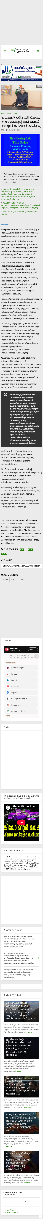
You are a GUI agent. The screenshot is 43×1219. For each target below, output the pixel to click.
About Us (25, 1202)
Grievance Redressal (12, 1212)
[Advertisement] (20, 23)
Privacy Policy (9, 1210)
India (15, 113)
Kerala (9, 113)
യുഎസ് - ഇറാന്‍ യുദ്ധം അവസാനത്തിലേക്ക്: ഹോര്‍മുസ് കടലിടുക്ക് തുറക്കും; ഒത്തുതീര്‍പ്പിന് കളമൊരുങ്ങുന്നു (20, 205)
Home (3, 113)
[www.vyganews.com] (21, 52)
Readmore (30, 1032)
